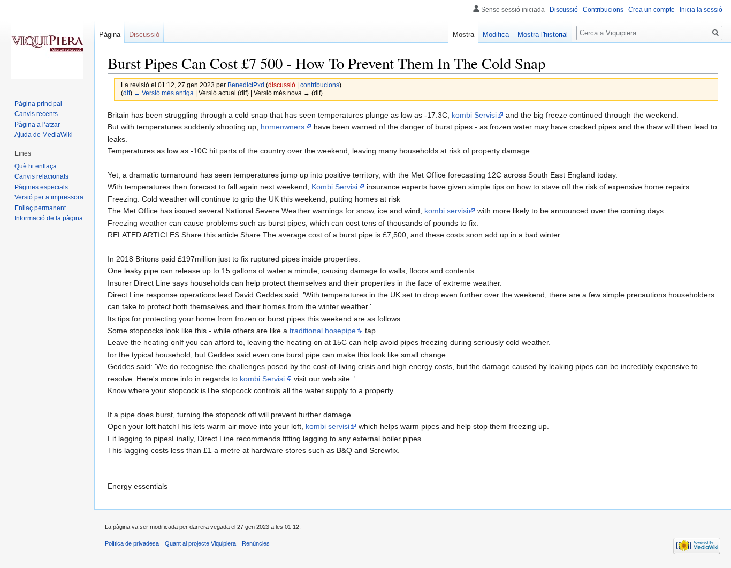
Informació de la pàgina (48, 218)
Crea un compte (651, 9)
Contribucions (603, 9)
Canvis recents (36, 114)
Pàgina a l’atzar (37, 124)
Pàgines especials (41, 187)
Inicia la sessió (701, 9)
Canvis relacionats (41, 176)
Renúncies (256, 543)
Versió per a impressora (48, 197)
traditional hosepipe (323, 330)
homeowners (282, 126)
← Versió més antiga (164, 92)
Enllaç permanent (40, 208)
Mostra (463, 34)
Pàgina (109, 34)
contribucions (319, 84)
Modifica (496, 34)
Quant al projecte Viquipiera (200, 543)
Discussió (564, 9)
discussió (281, 84)
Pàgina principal (38, 104)
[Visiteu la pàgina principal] (47, 43)
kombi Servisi (474, 115)
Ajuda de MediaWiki (43, 135)
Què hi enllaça (35, 166)
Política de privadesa (132, 543)
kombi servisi (446, 210)
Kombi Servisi (334, 186)
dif (126, 92)
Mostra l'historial (542, 34)
